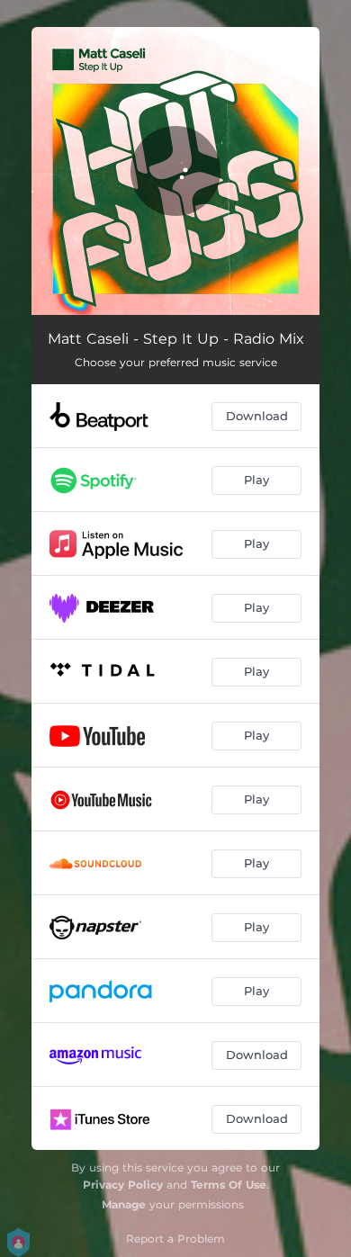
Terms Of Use (228, 1184)
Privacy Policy (123, 1184)
